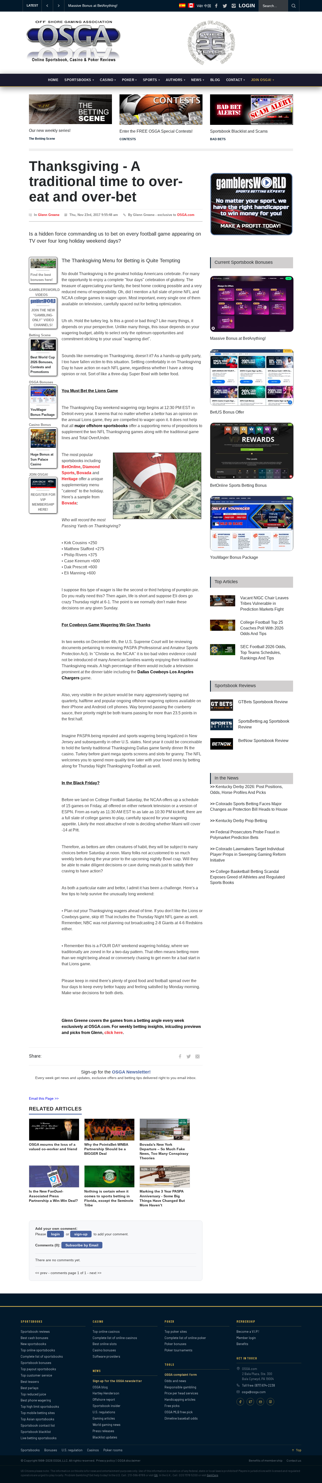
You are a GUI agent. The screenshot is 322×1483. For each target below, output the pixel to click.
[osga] (73, 62)
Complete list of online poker (185, 1338)
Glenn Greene (48, 215)
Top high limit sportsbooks (40, 1406)
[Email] (260, 1401)
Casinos (93, 1450)
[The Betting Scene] (70, 106)
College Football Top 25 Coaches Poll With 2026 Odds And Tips (262, 628)
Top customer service (36, 1375)
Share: (35, 1056)
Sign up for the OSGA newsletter (117, 1381)
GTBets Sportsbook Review (263, 702)
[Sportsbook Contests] (161, 109)
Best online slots (105, 1344)
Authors (174, 80)
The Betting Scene (42, 138)
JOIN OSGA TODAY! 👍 (87, 6)
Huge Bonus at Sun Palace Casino (41, 459)
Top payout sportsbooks (38, 1369)
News (196, 80)
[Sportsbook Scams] (251, 109)
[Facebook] (240, 1401)
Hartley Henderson (106, 1393)
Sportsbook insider (106, 1406)
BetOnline (71, 467)
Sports (150, 80)
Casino (106, 80)
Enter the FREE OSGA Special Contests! (155, 131)
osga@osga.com (254, 1392)
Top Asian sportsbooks (37, 1419)
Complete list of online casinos (115, 1338)
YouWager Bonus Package (234, 557)
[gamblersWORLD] (251, 234)
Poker (128, 80)
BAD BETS (218, 139)
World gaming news (106, 1425)
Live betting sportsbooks (39, 1438)
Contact (234, 80)
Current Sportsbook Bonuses (244, 262)
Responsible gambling (180, 1387)
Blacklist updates (105, 1437)
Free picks (172, 1406)
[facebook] (216, 6)
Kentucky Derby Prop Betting (241, 821)
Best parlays (29, 1388)
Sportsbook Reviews (235, 685)
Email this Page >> (44, 1098)
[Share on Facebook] (180, 1056)
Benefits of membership (266, 1460)
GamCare (212, 1475)
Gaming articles (104, 1418)
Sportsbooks (77, 80)
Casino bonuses (104, 1350)
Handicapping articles (180, 1399)
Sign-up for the (116, 1071)
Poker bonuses (175, 1344)
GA (156, 1475)
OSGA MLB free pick (179, 1412)
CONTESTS (127, 139)
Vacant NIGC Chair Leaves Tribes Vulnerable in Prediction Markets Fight (264, 603)
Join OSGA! (261, 80)
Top (298, 1450)
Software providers (106, 1356)
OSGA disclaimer (129, 1460)
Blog (215, 80)
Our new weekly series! (49, 130)
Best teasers (30, 1382)
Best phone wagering (36, 1400)
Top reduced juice (33, 1394)
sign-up (81, 1234)
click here (113, 1032)
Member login (246, 1338)
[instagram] (233, 6)
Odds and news (175, 1381)
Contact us (294, 1460)
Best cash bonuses (34, 1338)
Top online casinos (106, 1331)
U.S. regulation (72, 1450)
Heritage (70, 479)
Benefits (242, 1344)
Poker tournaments (178, 1350)
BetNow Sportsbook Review (263, 740)
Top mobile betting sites (38, 1413)
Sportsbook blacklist (36, 1432)
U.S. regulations (104, 1412)
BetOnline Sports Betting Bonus (238, 485)
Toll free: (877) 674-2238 (258, 1385)
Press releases (103, 1431)
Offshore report (104, 1399)
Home (53, 80)
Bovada (83, 473)
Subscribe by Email (81, 1245)
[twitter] (225, 6)
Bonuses (50, 1450)
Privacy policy (105, 1460)
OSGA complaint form (181, 1375)
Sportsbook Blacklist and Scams (239, 131)
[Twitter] (250, 1401)
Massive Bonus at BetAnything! (238, 338)
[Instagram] (270, 1401)
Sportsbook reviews (35, 1331)
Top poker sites (176, 1331)
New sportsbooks (33, 1344)
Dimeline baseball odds (181, 1418)
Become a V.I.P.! (247, 1331)
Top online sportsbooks (38, 1350)
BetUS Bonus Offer (227, 412)
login (55, 1234)
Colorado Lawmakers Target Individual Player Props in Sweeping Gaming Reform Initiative (248, 854)
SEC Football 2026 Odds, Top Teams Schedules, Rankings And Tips (263, 652)
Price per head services (181, 1393)
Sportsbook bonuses (36, 1363)
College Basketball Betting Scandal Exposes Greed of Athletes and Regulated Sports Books (247, 877)
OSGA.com (185, 215)
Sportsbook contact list (38, 1425)
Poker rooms (113, 1450)
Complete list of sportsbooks (42, 1356)
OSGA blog (100, 1387)
